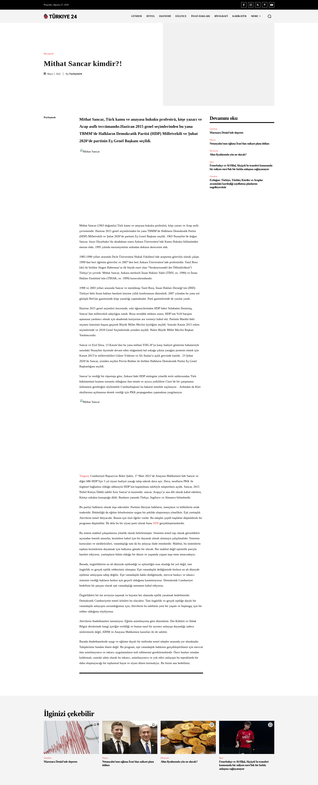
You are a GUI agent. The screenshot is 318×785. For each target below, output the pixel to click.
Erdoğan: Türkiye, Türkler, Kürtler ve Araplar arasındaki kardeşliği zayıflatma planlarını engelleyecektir (236, 183)
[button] (269, 16)
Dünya (213, 140)
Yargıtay (84, 476)
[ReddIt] (47, 156)
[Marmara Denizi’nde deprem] (71, 737)
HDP (155, 523)
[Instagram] (250, 4)
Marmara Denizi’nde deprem (226, 132)
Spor (212, 162)
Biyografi (48, 53)
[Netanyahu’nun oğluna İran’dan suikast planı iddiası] (129, 737)
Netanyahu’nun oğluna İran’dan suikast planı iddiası (239, 143)
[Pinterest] (264, 4)
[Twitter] (257, 4)
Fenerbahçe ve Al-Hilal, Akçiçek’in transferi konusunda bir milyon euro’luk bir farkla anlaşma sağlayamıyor (243, 765)
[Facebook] (243, 4)
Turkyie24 (75, 73)
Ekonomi (214, 151)
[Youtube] (271, 4)
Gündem (213, 129)
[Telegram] (47, 164)
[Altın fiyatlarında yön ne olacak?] (188, 737)
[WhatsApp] (47, 149)
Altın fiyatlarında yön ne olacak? (228, 154)
